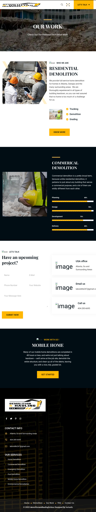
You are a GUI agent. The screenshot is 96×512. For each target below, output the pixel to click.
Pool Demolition (14, 474)
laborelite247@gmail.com (20, 446)
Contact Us (69, 503)
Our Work (50, 503)
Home (26, 503)
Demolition (37, 503)
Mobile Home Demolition (17, 479)
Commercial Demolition (17, 464)
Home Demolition (14, 459)
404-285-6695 (15, 440)
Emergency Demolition (16, 469)
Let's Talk (83, 5)
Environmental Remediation (18, 484)
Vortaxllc (69, 507)
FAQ (59, 503)
